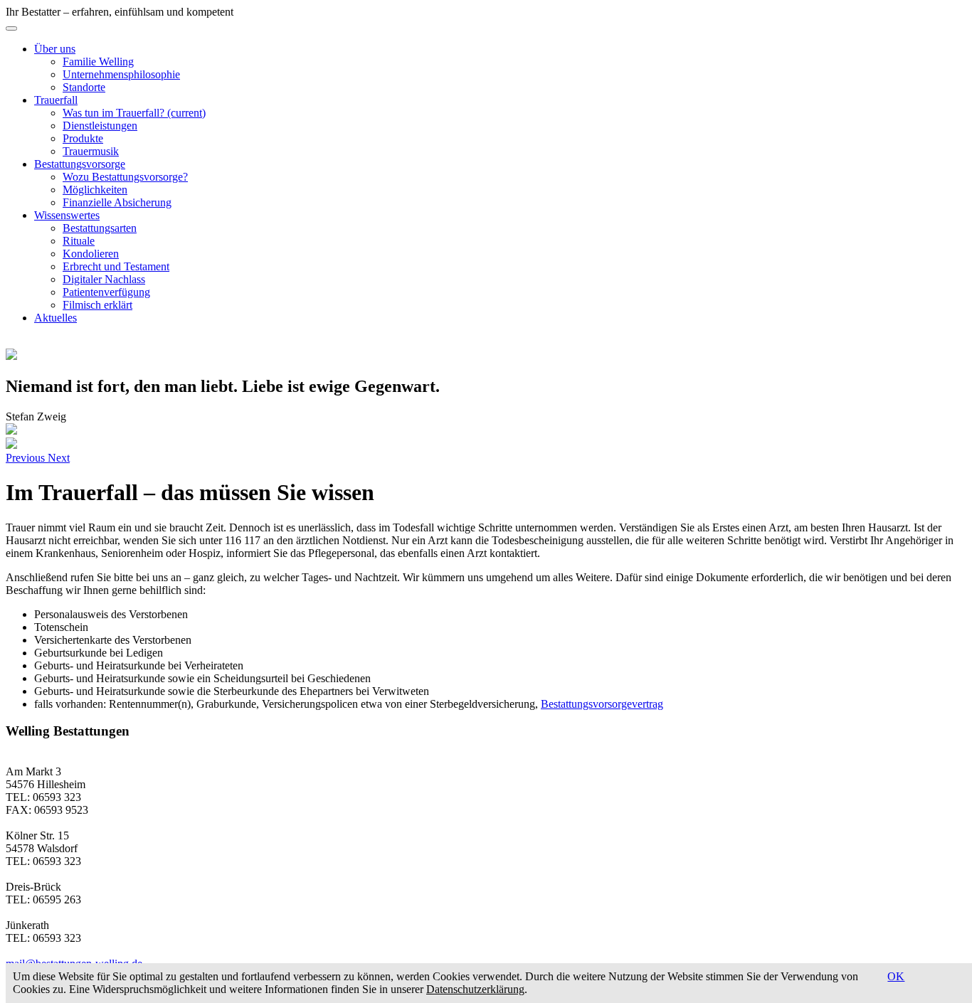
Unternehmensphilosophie (121, 74)
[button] (27, 458)
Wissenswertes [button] (67, 215)
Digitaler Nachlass (104, 279)
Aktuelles (55, 318)
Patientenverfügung (106, 292)
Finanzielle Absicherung (117, 202)
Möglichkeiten (95, 190)
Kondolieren (91, 254)
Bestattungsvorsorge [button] (79, 164)
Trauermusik (91, 151)
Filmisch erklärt (97, 305)
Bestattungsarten (100, 228)
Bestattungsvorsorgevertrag (602, 704)
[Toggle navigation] (11, 28)
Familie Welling (98, 61)
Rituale (79, 241)
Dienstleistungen (100, 126)
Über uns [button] (54, 49)
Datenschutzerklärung (475, 989)
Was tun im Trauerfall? (134, 113)
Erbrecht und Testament (116, 266)
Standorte (84, 87)
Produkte (83, 138)
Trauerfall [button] (56, 100)
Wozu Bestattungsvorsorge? (125, 177)
